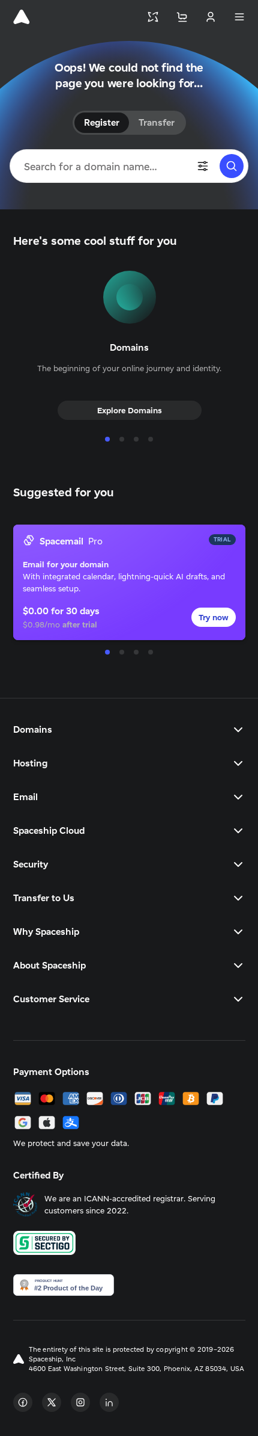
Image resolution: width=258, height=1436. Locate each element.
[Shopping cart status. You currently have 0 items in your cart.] (182, 17)
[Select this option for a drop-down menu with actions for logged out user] (211, 17)
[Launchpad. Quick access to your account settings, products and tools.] (153, 17)
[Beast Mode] (203, 166)
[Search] (232, 166)
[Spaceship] (21, 17)
